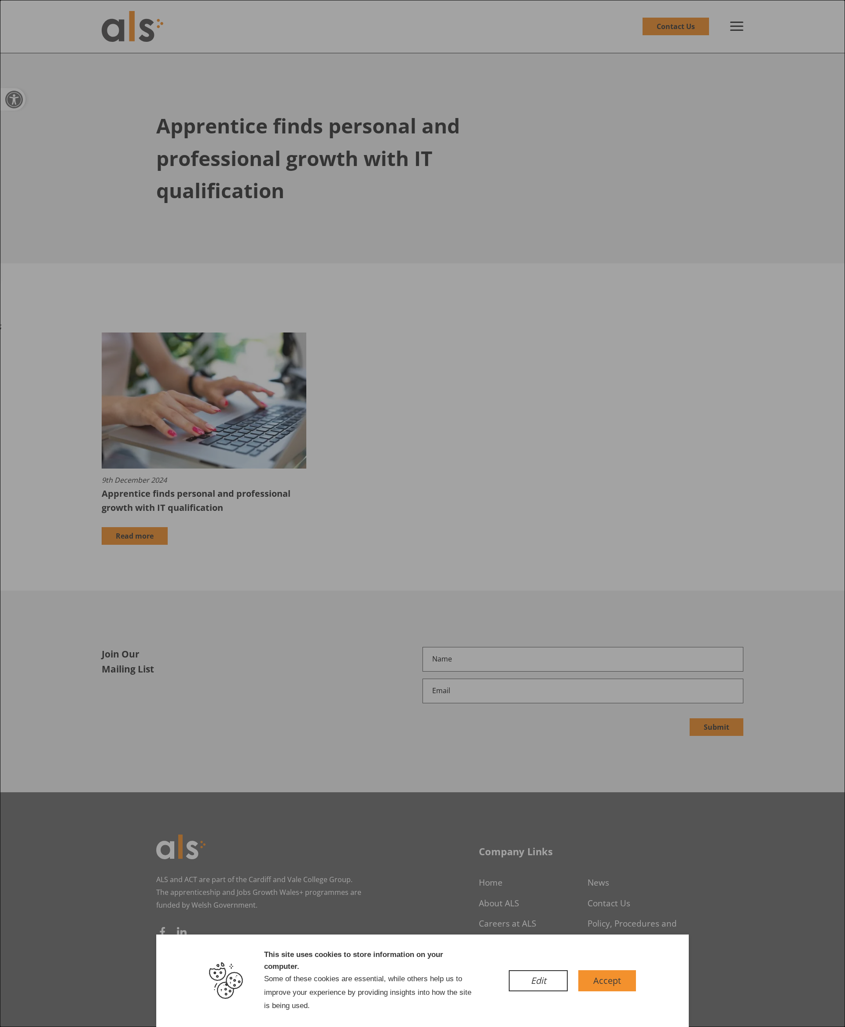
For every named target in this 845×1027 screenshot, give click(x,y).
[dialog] (422, 513)
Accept (607, 980)
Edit (538, 980)
